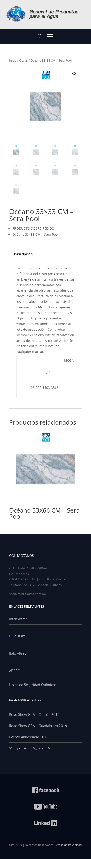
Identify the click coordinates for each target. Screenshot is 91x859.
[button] (74, 74)
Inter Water (18, 619)
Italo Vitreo (18, 653)
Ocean (23, 60)
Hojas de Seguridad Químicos (32, 684)
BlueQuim (17, 636)
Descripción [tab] (23, 254)
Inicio (13, 60)
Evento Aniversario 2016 (29, 736)
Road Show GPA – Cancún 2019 (34, 714)
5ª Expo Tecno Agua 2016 (29, 748)
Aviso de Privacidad (69, 845)
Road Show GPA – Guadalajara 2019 (38, 725)
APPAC (14, 670)
